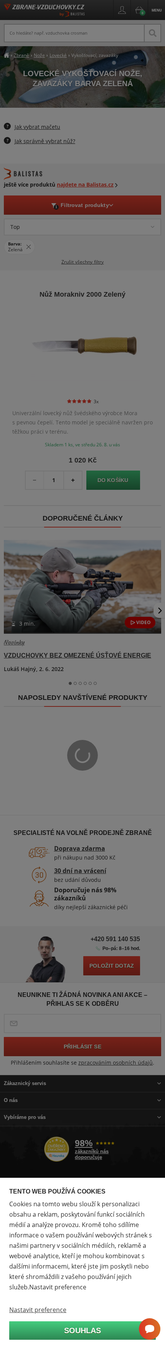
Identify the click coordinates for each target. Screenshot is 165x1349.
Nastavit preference (37, 1310)
